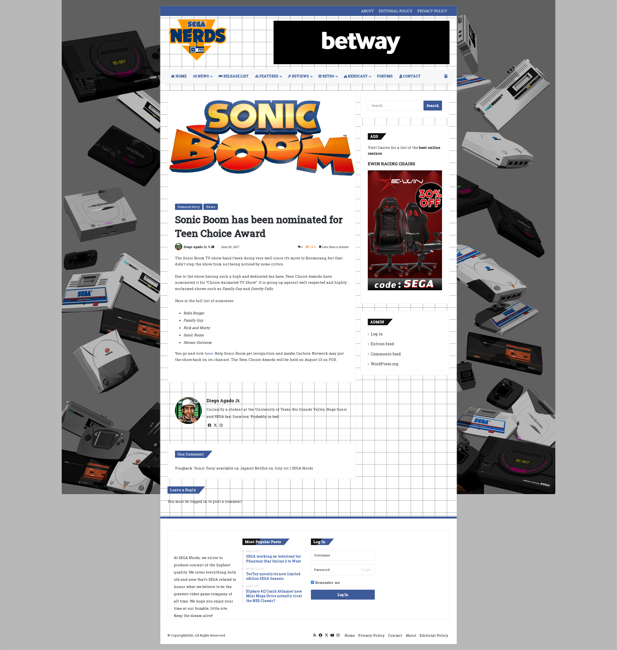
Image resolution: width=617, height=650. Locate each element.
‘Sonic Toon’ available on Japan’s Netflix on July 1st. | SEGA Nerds (253, 468)
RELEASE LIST (235, 76)
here (209, 353)
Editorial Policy (434, 635)
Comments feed (386, 353)
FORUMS (385, 76)
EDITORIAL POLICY (395, 10)
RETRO (328, 76)
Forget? (366, 570)
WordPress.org (384, 363)
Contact (395, 635)
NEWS (203, 76)
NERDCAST (357, 76)
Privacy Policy (371, 635)
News (210, 207)
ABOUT (367, 10)
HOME (181, 76)
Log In (342, 594)
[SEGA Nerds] (198, 40)
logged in (198, 501)
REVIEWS (300, 76)
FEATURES (268, 76)
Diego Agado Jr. (195, 247)
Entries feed (382, 343)
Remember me (327, 582)
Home (349, 635)
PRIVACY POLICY (432, 10)
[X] (215, 425)
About (411, 635)
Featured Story (189, 207)
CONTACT (411, 76)
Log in (377, 333)
